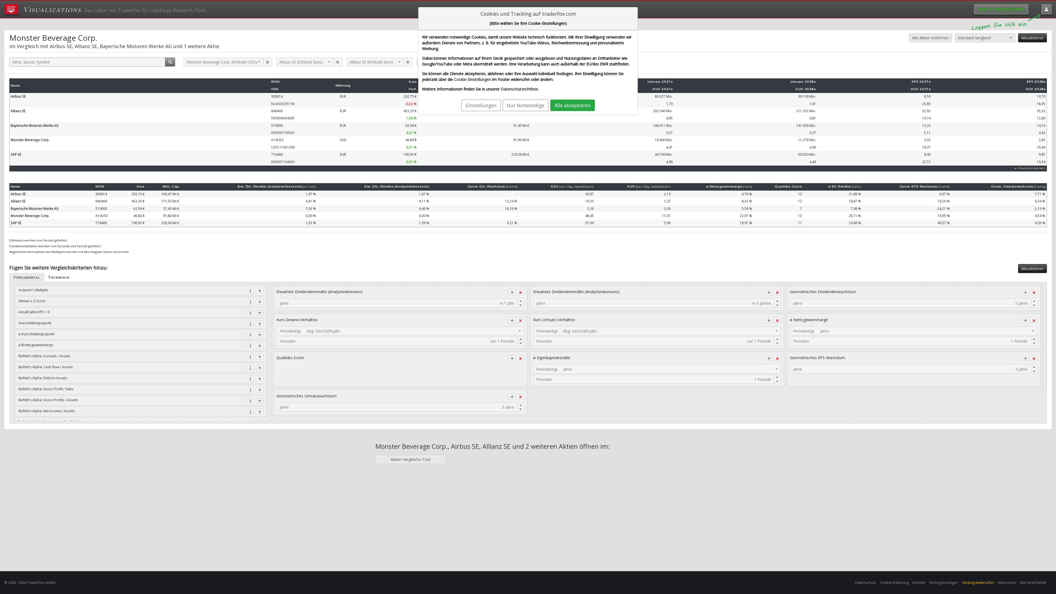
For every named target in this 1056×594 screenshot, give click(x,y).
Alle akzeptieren (572, 105)
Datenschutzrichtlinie (519, 89)
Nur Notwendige (525, 105)
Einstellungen (481, 105)
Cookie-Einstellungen (472, 79)
